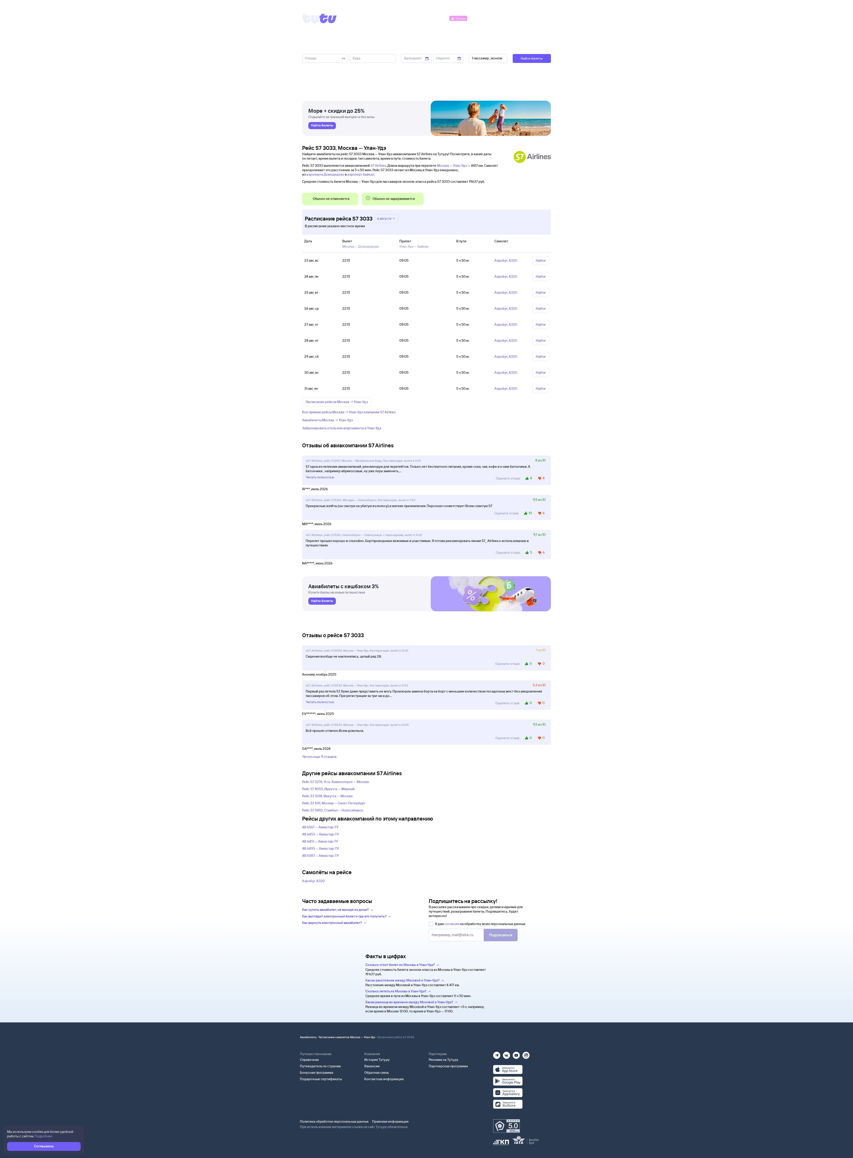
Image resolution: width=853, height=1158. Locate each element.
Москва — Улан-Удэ (452, 165)
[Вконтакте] (506, 1054)
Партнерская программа (448, 1066)
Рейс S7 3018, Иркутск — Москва (327, 796)
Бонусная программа (316, 1072)
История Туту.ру (377, 1060)
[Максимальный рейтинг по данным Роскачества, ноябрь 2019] (506, 1126)
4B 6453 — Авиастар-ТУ (320, 834)
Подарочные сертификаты (321, 1079)
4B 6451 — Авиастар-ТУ (320, 841)
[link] (322, 125)
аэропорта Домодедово (325, 174)
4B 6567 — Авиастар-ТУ (320, 827)
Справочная (309, 1060)
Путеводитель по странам (320, 1066)
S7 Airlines (378, 165)
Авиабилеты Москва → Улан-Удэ (327, 420)
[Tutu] (319, 18)
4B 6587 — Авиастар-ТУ (320, 855)
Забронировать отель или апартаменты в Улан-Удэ (341, 428)
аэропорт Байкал (360, 174)
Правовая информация (390, 1121)
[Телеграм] (496, 1054)
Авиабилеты (308, 1037)
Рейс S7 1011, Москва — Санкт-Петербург (333, 803)
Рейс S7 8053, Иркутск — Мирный (328, 789)
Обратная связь (376, 1072)
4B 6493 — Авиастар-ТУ (320, 848)
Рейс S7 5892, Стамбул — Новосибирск (332, 810)
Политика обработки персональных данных (334, 1121)
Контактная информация (384, 1079)
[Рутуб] (526, 1054)
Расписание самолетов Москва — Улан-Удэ (347, 1037)
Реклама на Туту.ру (443, 1060)
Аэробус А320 (313, 881)
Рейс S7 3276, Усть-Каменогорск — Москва (335, 782)
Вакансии (372, 1066)
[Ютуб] (516, 1054)
